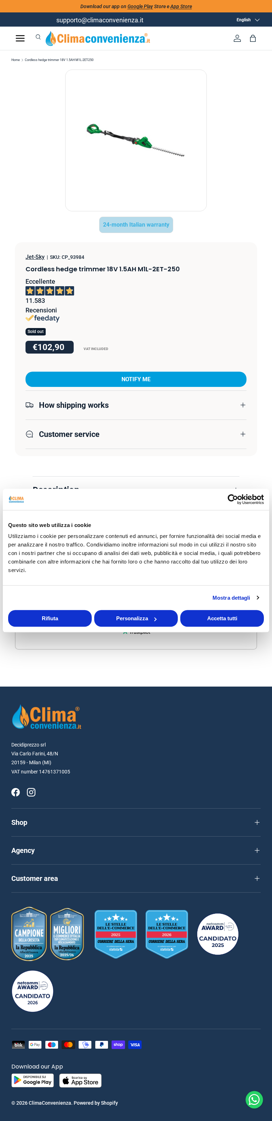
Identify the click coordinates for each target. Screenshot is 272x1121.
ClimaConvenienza (50, 1103)
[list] (136, 140)
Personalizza (132, 618)
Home (15, 60)
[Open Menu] (20, 38)
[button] (253, 38)
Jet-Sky (35, 257)
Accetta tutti (222, 618)
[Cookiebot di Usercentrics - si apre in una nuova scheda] (233, 499)
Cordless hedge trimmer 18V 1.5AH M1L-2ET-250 (59, 60)
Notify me (136, 379)
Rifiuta (50, 618)
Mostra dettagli (231, 598)
